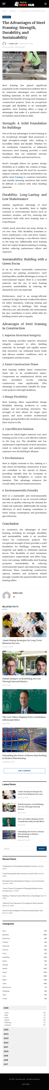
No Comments (9, 47)
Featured (5, 946)
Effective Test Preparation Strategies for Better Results (22, 903)
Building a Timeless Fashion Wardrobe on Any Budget (21, 896)
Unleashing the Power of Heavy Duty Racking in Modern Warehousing (31, 834)
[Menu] (3, 3)
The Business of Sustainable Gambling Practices (19, 866)
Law (4, 976)
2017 (6, 1064)
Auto (4, 931)
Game (4, 961)
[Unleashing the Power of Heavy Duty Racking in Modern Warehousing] (24, 740)
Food (4, 953)
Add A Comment (24, 771)
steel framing (16, 177)
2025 (6, 1029)
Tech (4, 995)
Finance (5, 950)
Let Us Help (25, 1084)
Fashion (5, 942)
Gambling (5, 957)
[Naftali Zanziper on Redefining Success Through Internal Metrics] (24, 663)
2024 (6, 1034)
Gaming (5, 965)
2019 (6, 1055)
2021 (6, 1047)
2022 (6, 1042)
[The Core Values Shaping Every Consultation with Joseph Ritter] (24, 701)
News (4, 980)
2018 (6, 1060)
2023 (6, 1038)
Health (4, 968)
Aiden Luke (13, 43)
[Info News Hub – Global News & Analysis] (24, 4)
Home (4, 972)
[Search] (45, 3)
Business (6, 17)
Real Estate (6, 987)
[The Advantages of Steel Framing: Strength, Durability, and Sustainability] (24, 65)
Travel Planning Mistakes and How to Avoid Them (20, 874)
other (4, 983)
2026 (6, 1008)
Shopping (5, 991)
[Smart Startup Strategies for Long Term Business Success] (24, 624)
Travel (4, 998)
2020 (6, 1051)
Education (6, 938)
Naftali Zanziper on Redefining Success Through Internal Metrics (31, 806)
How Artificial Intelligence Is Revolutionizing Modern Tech (22, 911)
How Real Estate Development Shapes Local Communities (23, 881)
